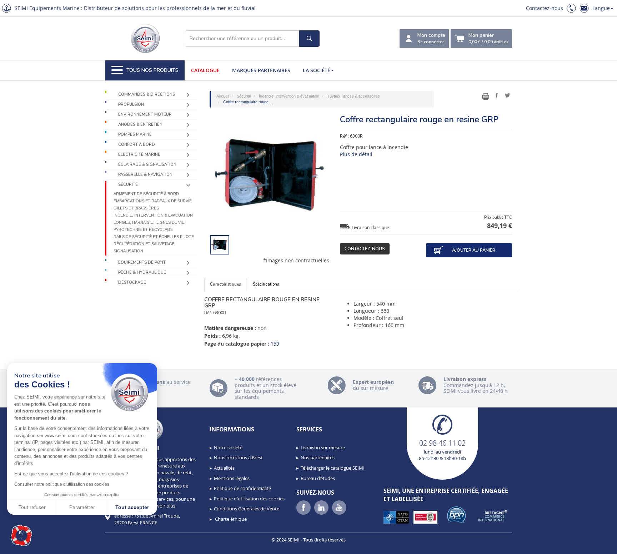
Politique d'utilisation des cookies (249, 498)
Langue (601, 8)
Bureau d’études (318, 478)
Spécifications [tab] (266, 284)
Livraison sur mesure (323, 447)
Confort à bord (136, 144)
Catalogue (205, 70)
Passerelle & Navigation (145, 174)
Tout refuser (32, 507)
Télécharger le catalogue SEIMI (333, 468)
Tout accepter (132, 507)
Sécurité (128, 184)
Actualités (224, 468)
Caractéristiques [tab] (225, 284)
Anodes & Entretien (140, 124)
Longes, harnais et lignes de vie (149, 222)
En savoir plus (160, 506)
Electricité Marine (139, 154)
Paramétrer (82, 507)
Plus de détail (356, 154)
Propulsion (131, 104)
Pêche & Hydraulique (142, 272)
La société (316, 70)
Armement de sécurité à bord (146, 194)
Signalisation (128, 251)
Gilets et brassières (136, 208)
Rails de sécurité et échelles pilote (154, 236)
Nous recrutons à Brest (238, 457)
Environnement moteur (145, 114)
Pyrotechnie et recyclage (143, 229)
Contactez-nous (544, 8)
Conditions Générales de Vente (246, 508)
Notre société (228, 447)
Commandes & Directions (146, 94)
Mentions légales (232, 478)
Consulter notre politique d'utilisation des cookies (61, 484)
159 (275, 343)
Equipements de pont (142, 262)
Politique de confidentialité (242, 488)
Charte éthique (230, 519)
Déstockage (132, 282)
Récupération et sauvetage (144, 244)
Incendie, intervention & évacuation (153, 215)
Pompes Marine (135, 134)
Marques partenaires (261, 70)
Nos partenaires (318, 457)
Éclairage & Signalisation (147, 164)
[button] (21, 536)
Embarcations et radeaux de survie (153, 201)
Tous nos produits (152, 70)
